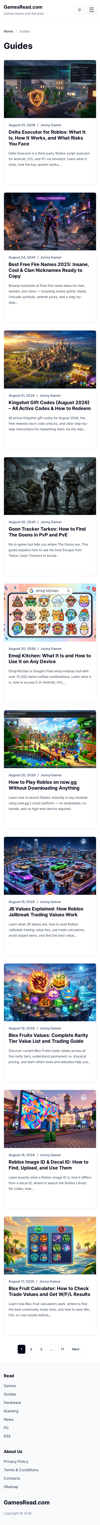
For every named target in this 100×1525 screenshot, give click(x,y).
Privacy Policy (16, 1461)
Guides (10, 1394)
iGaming (11, 1411)
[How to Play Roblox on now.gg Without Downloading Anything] (50, 739)
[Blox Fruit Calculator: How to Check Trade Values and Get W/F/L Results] (50, 1246)
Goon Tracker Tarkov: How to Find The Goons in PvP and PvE (47, 532)
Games (10, 1385)
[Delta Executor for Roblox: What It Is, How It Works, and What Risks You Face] (50, 89)
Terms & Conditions (21, 1469)
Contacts (12, 1478)
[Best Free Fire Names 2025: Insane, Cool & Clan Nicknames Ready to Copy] (50, 222)
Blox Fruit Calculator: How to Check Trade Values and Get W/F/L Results (49, 1291)
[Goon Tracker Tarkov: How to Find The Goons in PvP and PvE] (50, 486)
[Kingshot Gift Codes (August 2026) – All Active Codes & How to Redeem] (50, 359)
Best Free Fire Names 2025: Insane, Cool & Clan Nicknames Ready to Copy (49, 270)
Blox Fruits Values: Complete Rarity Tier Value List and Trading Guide (48, 1038)
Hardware (12, 1402)
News (9, 1419)
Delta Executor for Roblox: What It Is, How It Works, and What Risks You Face (47, 138)
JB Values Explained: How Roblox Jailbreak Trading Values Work (46, 911)
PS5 (7, 1436)
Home (9, 31)
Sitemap (11, 1486)
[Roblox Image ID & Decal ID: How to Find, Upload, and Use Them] (50, 1119)
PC (6, 1427)
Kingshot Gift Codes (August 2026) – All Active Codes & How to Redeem (50, 405)
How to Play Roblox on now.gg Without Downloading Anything (44, 785)
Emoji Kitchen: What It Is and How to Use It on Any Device (50, 658)
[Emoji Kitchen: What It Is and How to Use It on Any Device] (50, 613)
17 (62, 1349)
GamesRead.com (23, 7)
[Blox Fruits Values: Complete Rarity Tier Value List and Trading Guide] (50, 992)
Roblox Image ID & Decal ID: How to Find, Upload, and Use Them (48, 1165)
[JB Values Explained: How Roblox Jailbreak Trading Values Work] (50, 866)
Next (75, 1349)
